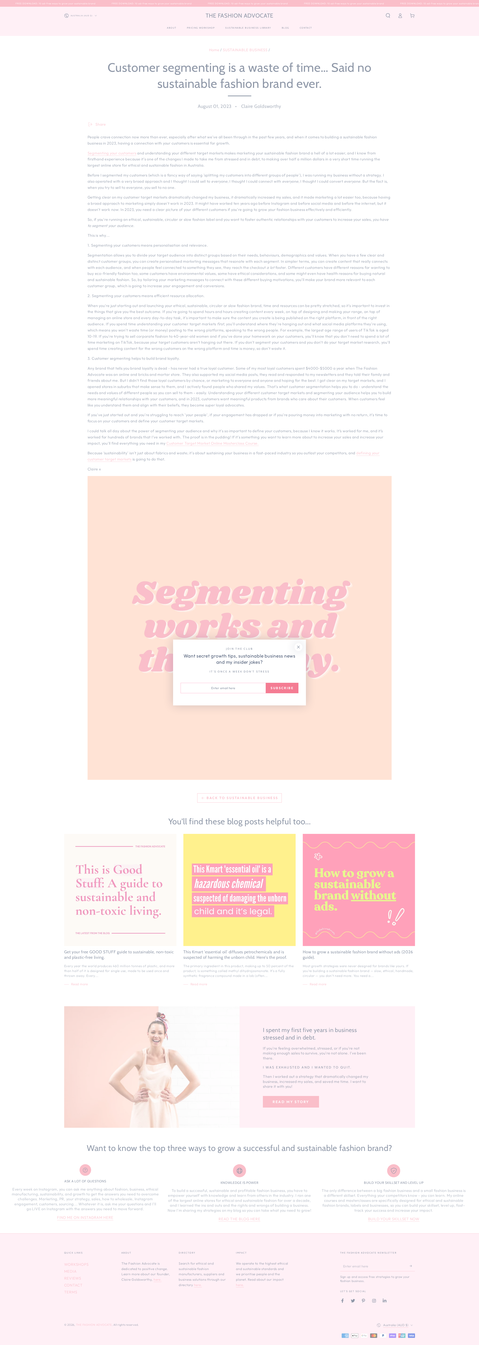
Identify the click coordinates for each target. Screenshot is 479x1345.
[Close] (298, 647)
